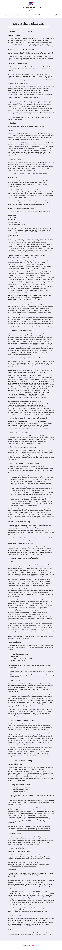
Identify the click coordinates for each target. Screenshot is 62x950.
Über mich (47, 15)
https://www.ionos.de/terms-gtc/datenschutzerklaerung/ (33, 830)
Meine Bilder (37, 15)
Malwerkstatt (25, 15)
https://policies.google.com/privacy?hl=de (24, 866)
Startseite (7, 15)
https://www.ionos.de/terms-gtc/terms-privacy (25, 139)
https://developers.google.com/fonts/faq (19, 864)
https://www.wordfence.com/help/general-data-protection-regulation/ (28, 911)
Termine (15, 15)
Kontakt (55, 15)
